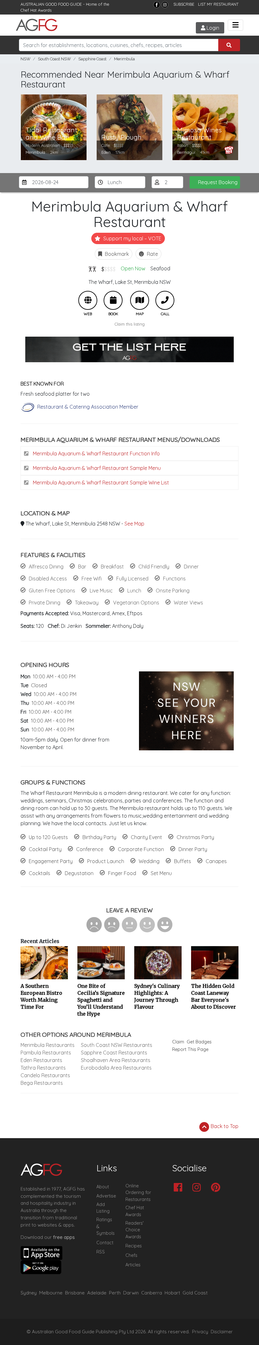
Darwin (131, 1293)
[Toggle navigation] (235, 25)
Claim (178, 1042)
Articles (133, 1265)
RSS (100, 1252)
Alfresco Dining (46, 566)
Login (212, 28)
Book (113, 300)
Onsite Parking (173, 590)
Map (139, 300)
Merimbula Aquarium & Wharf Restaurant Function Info (96, 453)
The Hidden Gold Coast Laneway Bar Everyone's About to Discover (213, 996)
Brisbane (75, 1293)
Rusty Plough (121, 137)
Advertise (106, 1196)
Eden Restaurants (41, 1060)
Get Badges (199, 1042)
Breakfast (112, 566)
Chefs (131, 1255)
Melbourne (51, 1293)
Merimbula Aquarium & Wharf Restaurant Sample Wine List (100, 482)
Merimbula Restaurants (48, 1045)
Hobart (172, 1293)
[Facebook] (156, 4)
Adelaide (96, 1293)
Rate (152, 254)
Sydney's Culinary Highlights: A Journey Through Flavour (157, 996)
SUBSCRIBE (183, 4)
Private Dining (44, 602)
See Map (134, 523)
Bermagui (186, 152)
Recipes (133, 1246)
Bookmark (116, 254)
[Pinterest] (217, 1188)
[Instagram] (164, 4)
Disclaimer (222, 1332)
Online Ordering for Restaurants (138, 1192)
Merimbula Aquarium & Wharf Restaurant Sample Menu (96, 468)
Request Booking (218, 182)
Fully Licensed (132, 578)
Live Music (101, 590)
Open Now (133, 268)
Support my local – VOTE (131, 238)
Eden (106, 152)
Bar (82, 566)
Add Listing (103, 1208)
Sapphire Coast (92, 59)
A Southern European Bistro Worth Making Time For (41, 996)
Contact (104, 1243)
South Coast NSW (54, 59)
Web (87, 300)
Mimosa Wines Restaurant (199, 133)
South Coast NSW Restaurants (116, 1045)
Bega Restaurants (42, 1083)
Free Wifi (91, 578)
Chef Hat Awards (36, 10)
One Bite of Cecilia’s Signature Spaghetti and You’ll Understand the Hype (101, 1000)
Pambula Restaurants (46, 1052)
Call (164, 300)
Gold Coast (195, 1293)
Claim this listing (130, 324)
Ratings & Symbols (105, 1226)
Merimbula (124, 59)
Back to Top (223, 1126)
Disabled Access (48, 578)
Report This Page (190, 1049)
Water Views (188, 602)
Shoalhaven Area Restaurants (115, 1060)
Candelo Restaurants (45, 1075)
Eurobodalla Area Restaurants (116, 1068)
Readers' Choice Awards (134, 1230)
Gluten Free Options (52, 590)
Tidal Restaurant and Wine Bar (51, 133)
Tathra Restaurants (43, 1068)
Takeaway (87, 602)
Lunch (134, 590)
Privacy (200, 1332)
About (102, 1187)
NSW (25, 59)
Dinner (191, 566)
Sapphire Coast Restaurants (114, 1052)
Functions (174, 578)
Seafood (160, 268)
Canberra (151, 1293)
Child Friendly (153, 566)
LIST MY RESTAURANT (218, 4)
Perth (115, 1293)
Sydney (29, 1293)
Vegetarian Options (136, 602)
